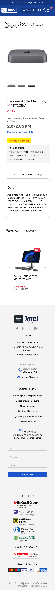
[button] (11, 86)
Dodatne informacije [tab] (32, 174)
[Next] (45, 268)
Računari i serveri (28, 23)
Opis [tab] (15, 174)
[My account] (44, 10)
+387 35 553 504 (29, 342)
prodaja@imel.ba (30, 377)
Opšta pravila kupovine (27, 400)
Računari (11, 25)
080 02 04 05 (30, 371)
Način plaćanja (27, 406)
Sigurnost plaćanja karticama (27, 416)
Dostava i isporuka (27, 411)
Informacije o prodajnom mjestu (27, 395)
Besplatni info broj (29, 2)
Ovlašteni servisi (27, 421)
